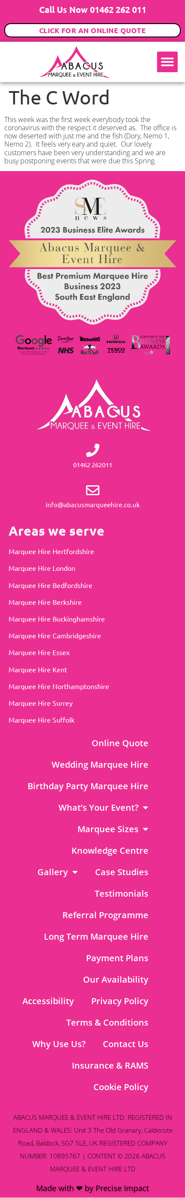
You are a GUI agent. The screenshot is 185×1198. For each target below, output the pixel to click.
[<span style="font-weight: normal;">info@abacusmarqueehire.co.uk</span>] (92, 490)
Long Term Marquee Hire (96, 936)
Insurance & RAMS (110, 1065)
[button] (167, 62)
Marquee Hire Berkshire (45, 601)
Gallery (52, 872)
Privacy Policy (119, 1001)
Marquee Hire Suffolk (41, 719)
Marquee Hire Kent (38, 669)
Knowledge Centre (109, 850)
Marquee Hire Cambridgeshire (55, 635)
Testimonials (121, 893)
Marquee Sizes (108, 829)
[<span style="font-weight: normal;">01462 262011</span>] (92, 450)
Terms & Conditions (107, 1022)
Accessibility (48, 1001)
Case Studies (121, 872)
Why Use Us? (59, 1044)
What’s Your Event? (99, 807)
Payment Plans (117, 958)
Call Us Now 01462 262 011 (92, 9)
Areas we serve (57, 531)
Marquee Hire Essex (39, 652)
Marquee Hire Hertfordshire (51, 551)
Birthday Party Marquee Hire (88, 786)
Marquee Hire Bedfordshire (50, 585)
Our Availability (115, 979)
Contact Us (125, 1044)
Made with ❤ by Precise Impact (92, 1188)
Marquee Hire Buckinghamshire (57, 618)
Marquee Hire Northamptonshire (59, 686)
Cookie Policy (120, 1087)
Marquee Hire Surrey (41, 703)
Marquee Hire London (42, 568)
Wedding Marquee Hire (100, 764)
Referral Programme (105, 915)
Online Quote (120, 743)
